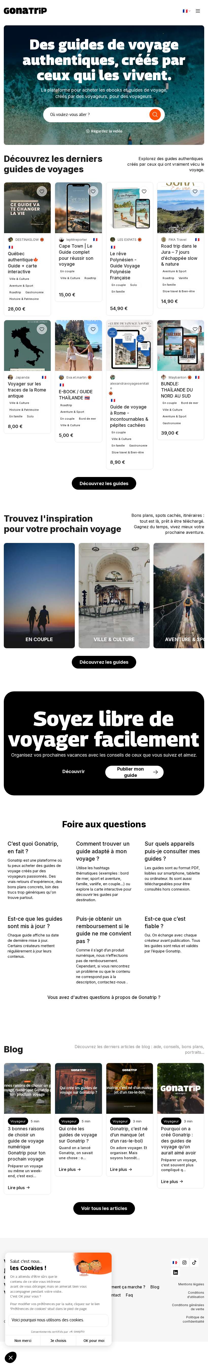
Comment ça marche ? (123, 1286)
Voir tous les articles (104, 1208)
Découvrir (73, 771)
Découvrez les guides (104, 483)
